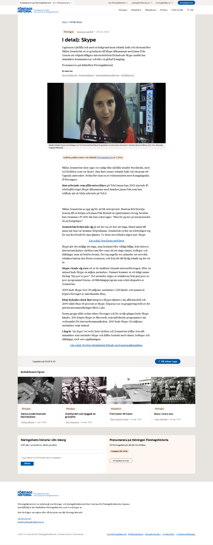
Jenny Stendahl (161, 419)
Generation (77, 534)
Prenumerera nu (121, 460)
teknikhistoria (127, 75)
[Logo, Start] (38, 10)
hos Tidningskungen (45, 2)
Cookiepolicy (168, 534)
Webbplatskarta (135, 534)
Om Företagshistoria (116, 2)
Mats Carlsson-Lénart (119, 419)
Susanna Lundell (85, 31)
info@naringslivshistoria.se (31, 521)
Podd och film (177, 10)
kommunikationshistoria (107, 75)
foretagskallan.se (163, 2)
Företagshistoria (105, 157)
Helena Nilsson (27, 422)
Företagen (123, 10)
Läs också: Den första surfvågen (106, 240)
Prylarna (163, 10)
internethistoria (69, 75)
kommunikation (86, 75)
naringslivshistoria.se (141, 2)
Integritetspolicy (153, 534)
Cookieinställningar (185, 534)
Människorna (150, 10)
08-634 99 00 (24, 518)
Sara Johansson (72, 422)
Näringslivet (136, 10)
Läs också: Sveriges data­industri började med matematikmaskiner (106, 345)
